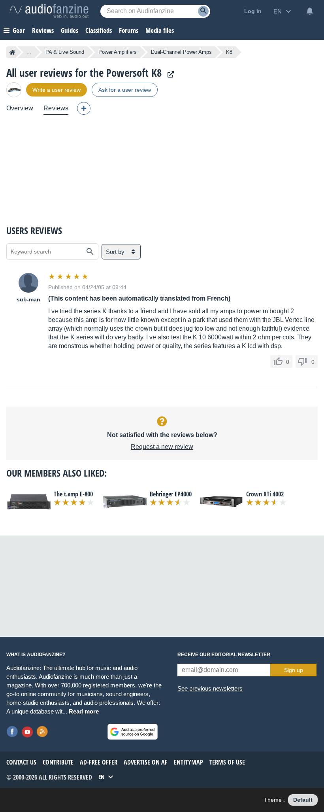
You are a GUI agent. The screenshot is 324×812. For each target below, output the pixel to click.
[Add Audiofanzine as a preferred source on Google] (132, 732)
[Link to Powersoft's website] (169, 74)
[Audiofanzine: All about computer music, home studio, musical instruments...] (49, 11)
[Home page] (12, 52)
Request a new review (162, 446)
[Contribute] (83, 108)
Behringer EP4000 (171, 494)
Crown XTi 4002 (265, 494)
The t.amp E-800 (73, 494)
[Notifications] (310, 11)
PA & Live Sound (64, 52)
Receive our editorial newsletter (223, 654)
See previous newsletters (210, 688)
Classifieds (98, 30)
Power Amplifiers (117, 52)
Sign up (293, 670)
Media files (159, 30)
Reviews (43, 30)
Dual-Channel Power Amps (181, 52)
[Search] (203, 11)
